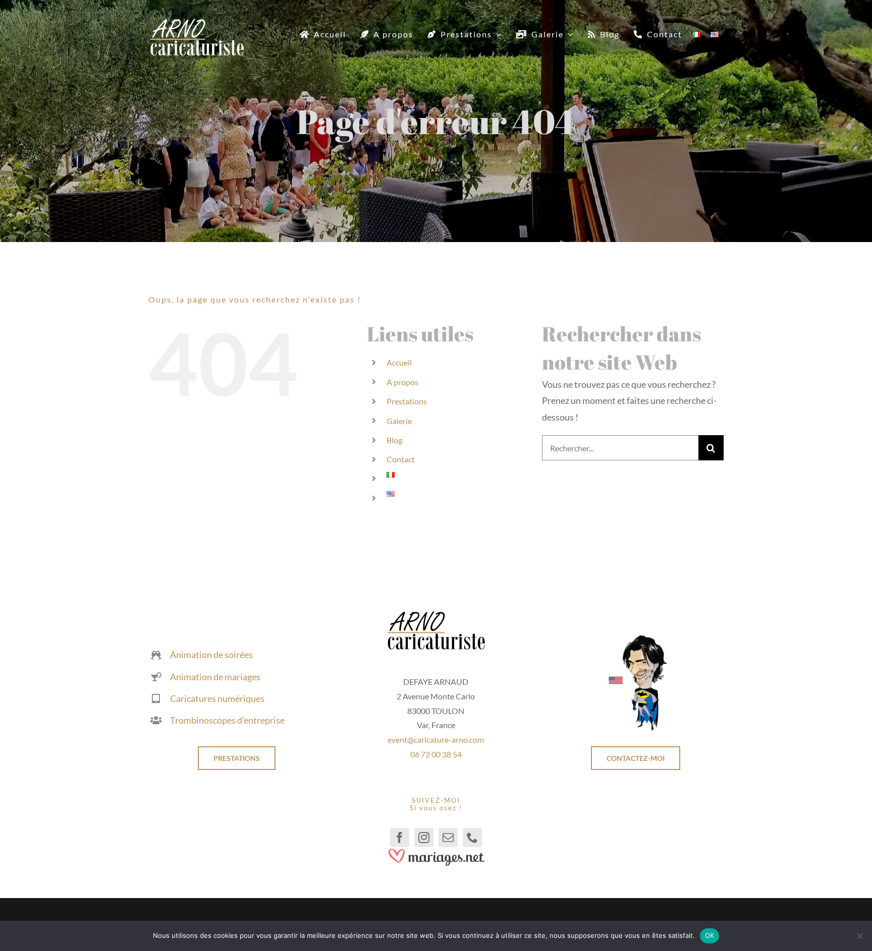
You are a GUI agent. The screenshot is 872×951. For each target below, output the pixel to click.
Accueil (399, 362)
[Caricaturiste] (196, 22)
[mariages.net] (436, 851)
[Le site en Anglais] (635, 638)
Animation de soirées (211, 654)
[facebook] (399, 837)
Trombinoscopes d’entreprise (227, 720)
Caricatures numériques (217, 698)
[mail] (448, 837)
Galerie (399, 421)
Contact (401, 459)
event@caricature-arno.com (436, 739)
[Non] (859, 936)
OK (710, 935)
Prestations (407, 401)
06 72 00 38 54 (436, 754)
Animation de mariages (215, 676)
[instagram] (423, 837)
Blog (394, 440)
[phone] (472, 837)
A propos (402, 382)
